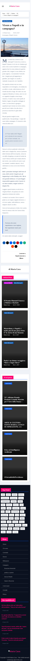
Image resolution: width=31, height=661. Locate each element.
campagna (6, 35)
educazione (16, 508)
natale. (3, 521)
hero (22, 511)
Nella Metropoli (7, 21)
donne (9, 508)
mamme (22, 515)
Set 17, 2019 (16, 305)
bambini (14, 494)
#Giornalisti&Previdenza (14, 477)
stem (10, 528)
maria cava (4, 518)
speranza (4, 528)
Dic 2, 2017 (16, 335)
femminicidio (15, 511)
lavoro (11, 515)
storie (22, 528)
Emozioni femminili (9, 568)
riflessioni (4, 525)
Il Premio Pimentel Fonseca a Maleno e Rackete (14, 302)
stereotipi (16, 528)
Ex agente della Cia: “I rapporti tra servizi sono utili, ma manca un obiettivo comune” (14, 616)
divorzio (16, 504)
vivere (15, 35)
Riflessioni (6, 561)
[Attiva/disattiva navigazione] (3, 6)
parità (9, 521)
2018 (3, 494)
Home (4, 544)
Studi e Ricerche (9, 581)
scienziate (18, 525)
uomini (9, 532)
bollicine (21, 494)
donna (3, 508)
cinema (21, 498)
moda (16, 518)
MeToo (11, 518)
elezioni (23, 508)
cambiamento (5, 498)
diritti (3, 504)
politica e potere (9, 572)
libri (17, 515)
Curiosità (5, 552)
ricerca (22, 521)
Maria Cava (7, 33)
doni (22, 504)
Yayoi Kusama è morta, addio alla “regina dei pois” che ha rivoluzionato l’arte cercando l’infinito (14, 628)
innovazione (4, 515)
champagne (13, 498)
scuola (24, 525)
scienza (11, 525)
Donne (5, 556)
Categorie (6, 565)
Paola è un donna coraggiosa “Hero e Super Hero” (14, 362)
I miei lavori (8, 383)
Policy (4, 594)
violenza (15, 532)
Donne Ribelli (8, 283)
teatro (3, 532)
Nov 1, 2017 (16, 365)
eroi (3, 511)
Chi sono (5, 548)
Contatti (5, 590)
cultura (20, 501)
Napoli (11, 35)
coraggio (14, 501)
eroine (7, 511)
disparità (9, 504)
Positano (15, 521)
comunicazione (5, 501)
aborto (8, 494)
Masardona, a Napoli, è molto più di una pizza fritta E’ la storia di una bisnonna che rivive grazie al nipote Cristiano (14, 333)
